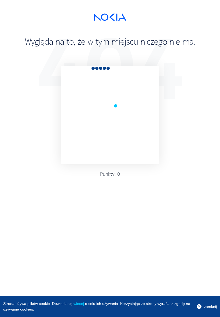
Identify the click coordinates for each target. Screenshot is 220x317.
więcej (79, 303)
